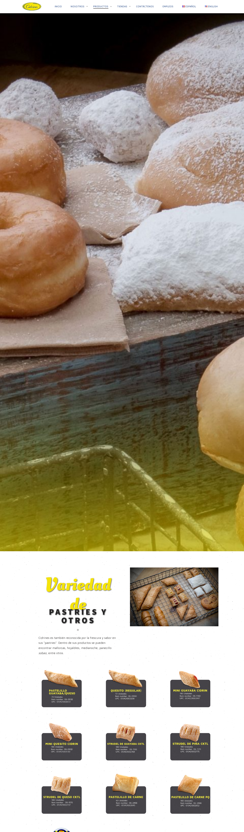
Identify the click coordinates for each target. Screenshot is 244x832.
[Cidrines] (32, 7)
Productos (100, 6)
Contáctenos (145, 6)
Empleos (168, 6)
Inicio (58, 6)
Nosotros (77, 6)
